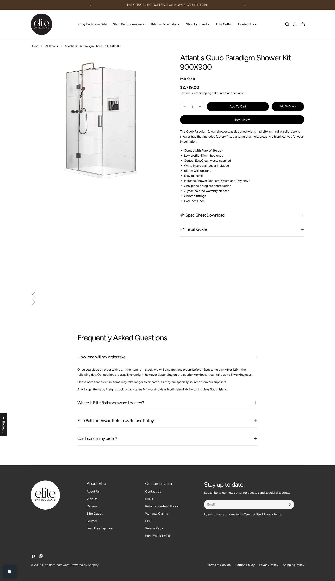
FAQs (149, 499)
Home (34, 46)
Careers (92, 506)
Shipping (205, 93)
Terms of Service (219, 565)
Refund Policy (245, 565)
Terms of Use (252, 514)
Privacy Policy (268, 565)
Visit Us (92, 499)
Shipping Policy (293, 565)
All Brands (51, 46)
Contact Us (153, 491)
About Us (93, 491)
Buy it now (242, 119)
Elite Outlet (95, 513)
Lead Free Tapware (100, 528)
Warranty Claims (156, 513)
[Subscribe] (290, 504)
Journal (92, 521)
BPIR (148, 521)
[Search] (287, 24)
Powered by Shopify (84, 565)
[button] (167, 295)
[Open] (9, 571)
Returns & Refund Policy (162, 506)
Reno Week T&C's (157, 536)
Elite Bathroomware (55, 565)
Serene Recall (154, 528)
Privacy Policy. (273, 514)
